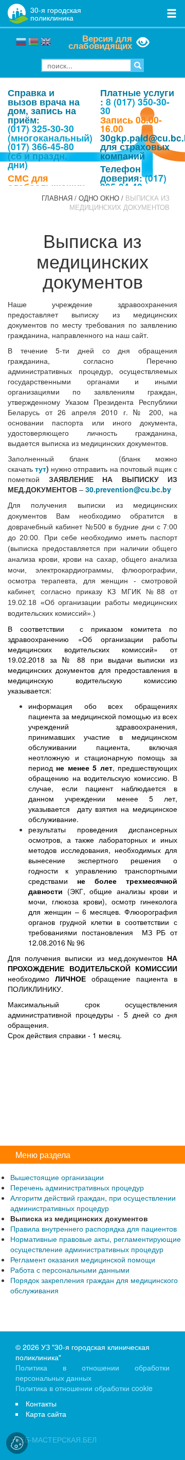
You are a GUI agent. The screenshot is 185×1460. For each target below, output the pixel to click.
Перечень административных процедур (77, 1187)
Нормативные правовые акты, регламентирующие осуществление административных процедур (95, 1244)
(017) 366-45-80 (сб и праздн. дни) (41, 155)
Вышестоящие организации (57, 1177)
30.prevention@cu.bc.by (128, 489)
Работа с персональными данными (70, 1270)
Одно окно (99, 198)
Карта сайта (46, 1414)
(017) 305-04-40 (133, 182)
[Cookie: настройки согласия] (17, 1443)
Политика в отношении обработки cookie (84, 1388)
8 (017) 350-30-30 (135, 106)
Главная (57, 198)
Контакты (41, 1403)
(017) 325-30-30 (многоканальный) (50, 133)
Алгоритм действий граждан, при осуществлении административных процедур (93, 1202)
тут (40, 469)
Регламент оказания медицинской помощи (82, 1259)
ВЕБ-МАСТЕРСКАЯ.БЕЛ (56, 1439)
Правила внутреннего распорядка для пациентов (93, 1228)
